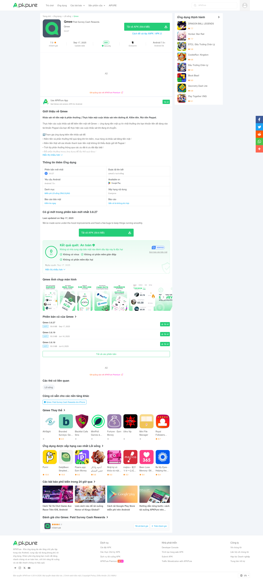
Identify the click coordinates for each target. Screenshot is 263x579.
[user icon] (244, 5)
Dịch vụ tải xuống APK (110, 556)
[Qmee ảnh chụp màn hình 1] (67, 297)
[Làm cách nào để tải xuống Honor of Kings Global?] (90, 494)
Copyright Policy (89, 575)
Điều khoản (102, 575)
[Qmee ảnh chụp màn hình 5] (153, 297)
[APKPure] (25, 5)
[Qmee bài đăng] (50, 297)
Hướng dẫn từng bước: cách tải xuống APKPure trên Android (154, 507)
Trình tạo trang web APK (172, 551)
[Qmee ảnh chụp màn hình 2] (85, 297)
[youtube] (29, 568)
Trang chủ (47, 16)
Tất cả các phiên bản (106, 354)
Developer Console (170, 547)
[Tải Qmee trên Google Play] (114, 183)
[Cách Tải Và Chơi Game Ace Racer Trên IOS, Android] (58, 494)
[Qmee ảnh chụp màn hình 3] (102, 297)
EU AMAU (112, 575)
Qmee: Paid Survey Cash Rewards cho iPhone (65, 402)
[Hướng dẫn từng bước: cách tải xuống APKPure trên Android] (154, 494)
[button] (106, 43)
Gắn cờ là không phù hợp (118, 203)
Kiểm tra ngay (50, 203)
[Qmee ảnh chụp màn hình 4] (119, 297)
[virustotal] (93, 245)
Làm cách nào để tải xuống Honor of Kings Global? (89, 507)
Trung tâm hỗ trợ (237, 561)
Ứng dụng (57, 16)
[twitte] (24, 568)
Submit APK (167, 556)
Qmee (67, 26)
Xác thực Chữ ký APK (110, 551)
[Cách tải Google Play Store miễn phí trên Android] (122, 494)
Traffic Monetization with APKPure (177, 561)
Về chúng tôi (236, 547)
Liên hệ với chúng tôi (239, 551)
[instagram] (20, 568)
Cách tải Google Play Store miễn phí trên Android (121, 507)
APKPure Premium (108, 561)
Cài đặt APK (105, 547)
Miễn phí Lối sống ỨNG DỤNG (57, 193)
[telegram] (15, 568)
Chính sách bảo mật (72, 575)
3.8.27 (51, 173)
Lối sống (67, 16)
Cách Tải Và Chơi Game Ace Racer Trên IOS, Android (57, 507)
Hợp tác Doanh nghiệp (240, 556)
